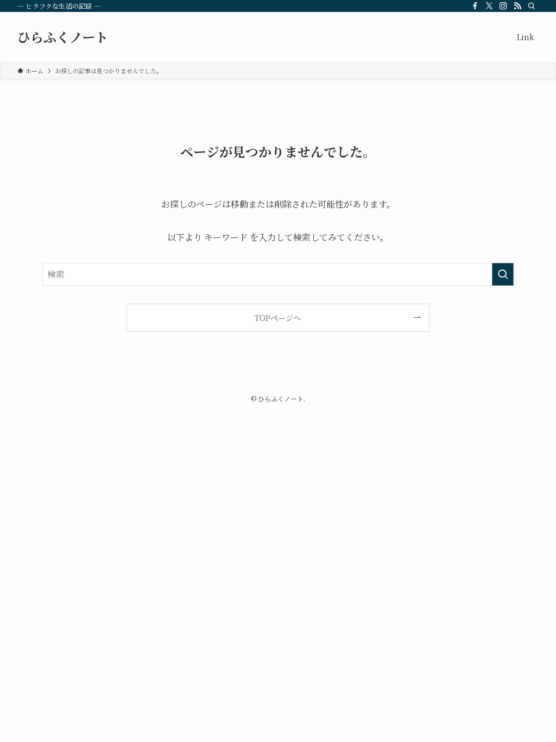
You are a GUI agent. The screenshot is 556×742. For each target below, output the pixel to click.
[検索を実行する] (503, 274)
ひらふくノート (62, 36)
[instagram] (503, 6)
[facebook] (475, 6)
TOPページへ (278, 317)
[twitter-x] (489, 6)
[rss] (517, 6)
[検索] (532, 6)
